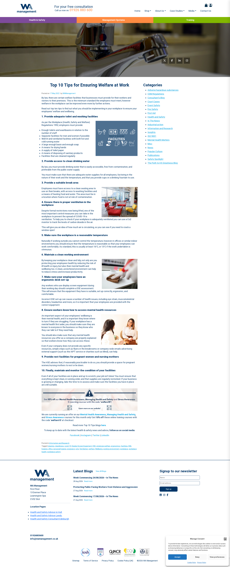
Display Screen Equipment (82, 446)
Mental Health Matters (159, 140)
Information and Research (59, 443)
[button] (225, 539)
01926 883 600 (81, 10)
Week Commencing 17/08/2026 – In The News (95, 496)
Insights (151, 132)
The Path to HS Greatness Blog (163, 163)
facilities (124, 446)
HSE (129, 446)
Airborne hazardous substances (163, 90)
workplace (124, 449)
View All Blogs (101, 471)
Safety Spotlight (155, 159)
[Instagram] (187, 61)
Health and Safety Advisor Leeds (46, 515)
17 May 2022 (55, 93)
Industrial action (155, 124)
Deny (197, 557)
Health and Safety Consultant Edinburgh (49, 519)
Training (190, 20)
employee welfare (103, 446)
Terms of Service (90, 561)
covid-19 (67, 446)
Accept (177, 557)
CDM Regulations (156, 94)
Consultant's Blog (156, 97)
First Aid (151, 113)
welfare (92, 449)
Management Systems (113, 20)
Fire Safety (153, 109)
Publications (154, 155)
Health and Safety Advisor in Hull (46, 512)
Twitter (96, 435)
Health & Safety (37, 20)
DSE (94, 446)
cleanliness (59, 446)
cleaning (51, 446)
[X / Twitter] (165, 61)
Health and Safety (156, 117)
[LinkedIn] (179, 61)
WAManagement (69, 93)
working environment (111, 449)
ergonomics (115, 446)
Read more (88, 481)
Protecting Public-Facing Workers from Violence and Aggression (105, 487)
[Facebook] (172, 61)
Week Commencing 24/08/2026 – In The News (95, 477)
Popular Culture (155, 151)
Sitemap (75, 561)
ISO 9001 (152, 136)
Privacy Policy (201, 562)
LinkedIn (105, 435)
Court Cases (154, 101)
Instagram (86, 435)
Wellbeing (99, 449)
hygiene (45, 449)
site (77, 449)
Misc (150, 144)
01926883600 (36, 535)
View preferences (217, 557)
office (50, 449)
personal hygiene (59, 449)
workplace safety (54, 452)
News (150, 147)
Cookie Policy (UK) (125, 561)
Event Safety (154, 105)
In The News (154, 121)
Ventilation (84, 449)
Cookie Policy (191, 562)
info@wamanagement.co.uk (44, 539)
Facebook (74, 435)
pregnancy (71, 449)
